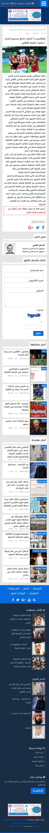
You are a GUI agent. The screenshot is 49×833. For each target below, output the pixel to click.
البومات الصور (18, 593)
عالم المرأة (39, 752)
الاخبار (26, 588)
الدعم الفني (39, 245)
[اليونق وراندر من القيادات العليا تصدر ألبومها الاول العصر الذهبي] (38, 640)
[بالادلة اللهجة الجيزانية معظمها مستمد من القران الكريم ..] (38, 625)
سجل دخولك (27, 209)
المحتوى (39, 291)
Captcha (40, 310)
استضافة (35, 826)
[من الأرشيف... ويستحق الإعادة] (38, 709)
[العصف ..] (38, 738)
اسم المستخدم (36, 270)
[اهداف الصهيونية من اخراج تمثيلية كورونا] (38, 654)
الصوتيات (33, 593)
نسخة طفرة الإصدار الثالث (22, 823)
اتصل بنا (36, 791)
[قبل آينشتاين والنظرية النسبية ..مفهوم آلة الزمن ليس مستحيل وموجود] (38, 669)
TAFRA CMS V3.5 (17, 826)
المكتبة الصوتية (37, 761)
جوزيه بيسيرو (38, 222)
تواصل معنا (39, 765)
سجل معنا (40, 209)
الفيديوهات (13, 588)
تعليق (38, 333)
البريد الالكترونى (36, 280)
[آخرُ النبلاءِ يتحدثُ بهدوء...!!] (38, 723)
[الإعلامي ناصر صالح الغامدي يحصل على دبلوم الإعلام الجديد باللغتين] (38, 694)
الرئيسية (37, 588)
